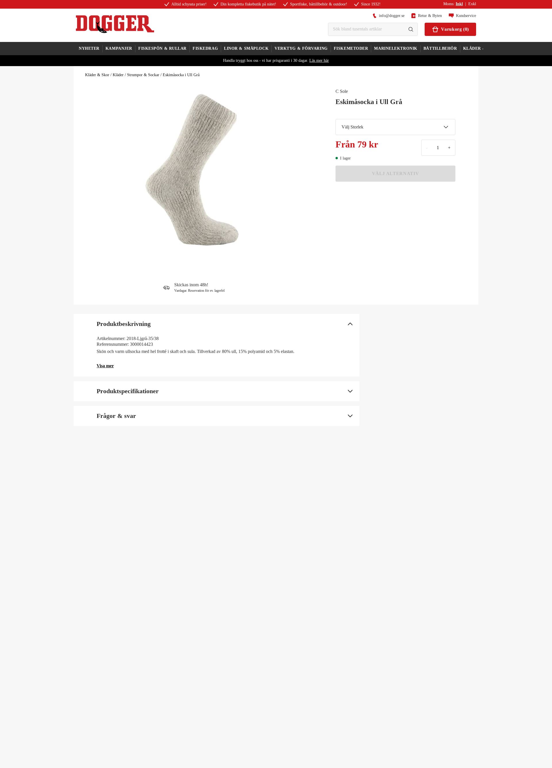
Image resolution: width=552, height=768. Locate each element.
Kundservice (466, 16)
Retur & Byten (430, 16)
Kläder (118, 75)
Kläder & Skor (97, 75)
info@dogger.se (392, 16)
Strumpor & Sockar (143, 75)
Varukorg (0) (455, 29)
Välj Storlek (352, 126)
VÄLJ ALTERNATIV (395, 173)
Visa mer (105, 365)
